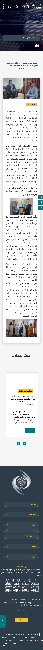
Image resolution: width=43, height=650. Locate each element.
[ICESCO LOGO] (21, 483)
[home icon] (16, 6)
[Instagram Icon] (18, 580)
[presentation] (18, 443)
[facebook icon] (35, 580)
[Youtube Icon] (13, 580)
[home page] (33, 6)
